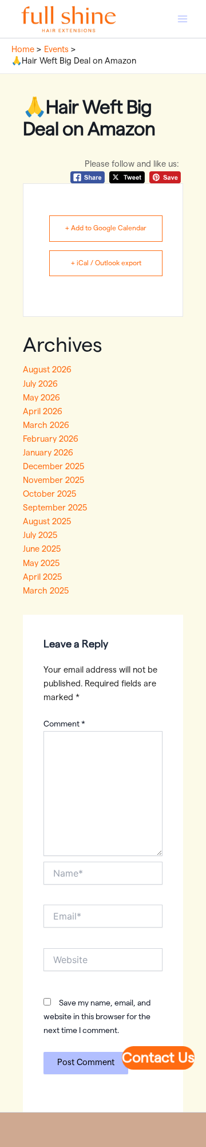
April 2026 (42, 411)
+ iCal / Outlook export (106, 263)
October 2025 (49, 494)
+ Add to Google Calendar (105, 228)
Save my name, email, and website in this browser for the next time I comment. (96, 1017)
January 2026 (48, 453)
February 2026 (50, 439)
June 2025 (42, 549)
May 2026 (41, 398)
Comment (64, 724)
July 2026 (40, 384)
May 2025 (41, 563)
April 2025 (42, 577)
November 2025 (53, 480)
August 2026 (47, 370)
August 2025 (47, 521)
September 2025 (55, 508)
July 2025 (40, 535)
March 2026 (46, 425)
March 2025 (46, 591)
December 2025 (53, 466)
